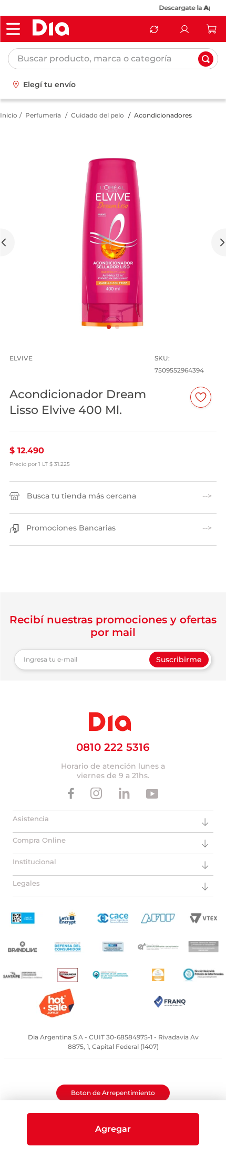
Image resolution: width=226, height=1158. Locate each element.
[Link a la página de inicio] (8, 115)
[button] (113, 1129)
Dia (208, 8)
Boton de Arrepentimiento (113, 1093)
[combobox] (113, 58)
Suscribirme (179, 659)
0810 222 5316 (113, 747)
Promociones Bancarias (71, 528)
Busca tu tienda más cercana (81, 496)
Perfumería (43, 115)
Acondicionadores (163, 115)
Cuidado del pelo (97, 115)
